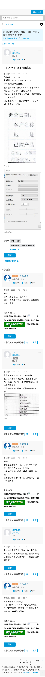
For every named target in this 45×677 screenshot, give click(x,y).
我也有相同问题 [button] (11, 261)
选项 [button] (41, 24)
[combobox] (22, 18)
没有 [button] (34, 342)
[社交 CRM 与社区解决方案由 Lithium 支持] (25, 662)
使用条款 (26, 672)
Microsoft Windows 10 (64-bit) (22, 245)
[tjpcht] (7, 52)
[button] (40, 50)
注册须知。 (35, 672)
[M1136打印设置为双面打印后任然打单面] (15, 43)
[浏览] (4, 12)
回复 (10, 255)
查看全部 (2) (14, 249)
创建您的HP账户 (10, 39)
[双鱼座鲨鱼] (7, 278)
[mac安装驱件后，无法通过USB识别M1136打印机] (17, 43)
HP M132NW (15, 241)
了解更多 (25, 39)
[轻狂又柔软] (7, 532)
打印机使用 (9, 24)
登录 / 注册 (37, 12)
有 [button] (27, 342)
